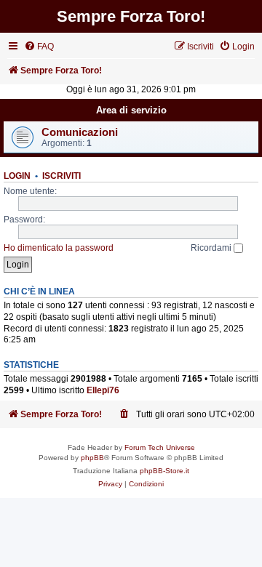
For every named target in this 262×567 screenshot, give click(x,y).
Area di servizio (131, 110)
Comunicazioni (79, 132)
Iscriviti (61, 176)
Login (17, 176)
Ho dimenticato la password (59, 248)
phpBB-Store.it (164, 471)
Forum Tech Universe (159, 447)
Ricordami (212, 248)
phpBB (92, 458)
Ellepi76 (103, 390)
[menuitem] (39, 47)
